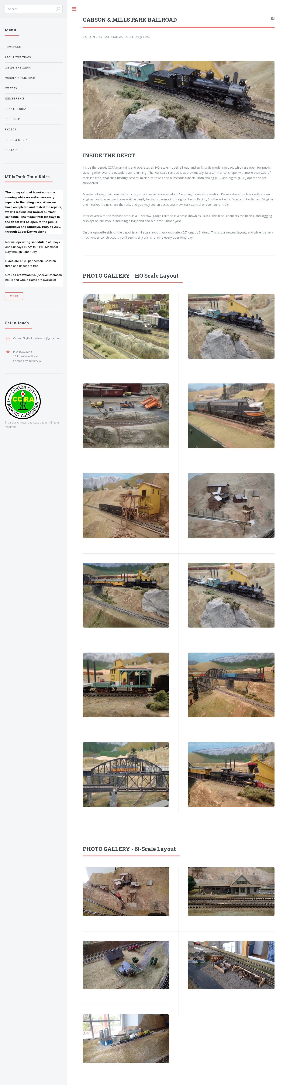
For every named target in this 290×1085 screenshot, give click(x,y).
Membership (15, 98)
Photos (10, 129)
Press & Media (16, 139)
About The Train (18, 57)
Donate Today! (16, 108)
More (14, 296)
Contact (11, 150)
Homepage (13, 47)
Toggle (74, 9)
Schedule (12, 119)
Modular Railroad (20, 78)
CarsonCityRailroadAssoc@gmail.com (37, 338)
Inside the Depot (18, 67)
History (11, 88)
